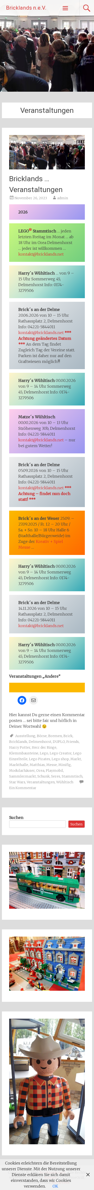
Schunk (43, 776)
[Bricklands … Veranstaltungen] (47, 168)
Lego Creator (61, 753)
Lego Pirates (39, 759)
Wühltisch (64, 782)
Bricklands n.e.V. (26, 8)
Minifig (64, 765)
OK (55, 1186)
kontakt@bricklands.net (41, 254)
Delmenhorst (40, 742)
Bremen (55, 736)
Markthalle (18, 765)
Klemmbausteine (23, 753)
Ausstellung (25, 736)
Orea (40, 770)
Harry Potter (19, 747)
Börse (42, 736)
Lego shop (60, 759)
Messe (51, 765)
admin (62, 198)
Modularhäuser (22, 770)
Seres (55, 776)
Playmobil (54, 770)
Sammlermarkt (22, 776)
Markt (75, 759)
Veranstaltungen (41, 782)
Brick (68, 736)
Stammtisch (72, 776)
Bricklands (18, 742)
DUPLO (59, 742)
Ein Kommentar (22, 788)
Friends (72, 742)
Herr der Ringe (44, 747)
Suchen (16, 817)
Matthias (37, 765)
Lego (44, 753)
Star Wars (17, 782)
